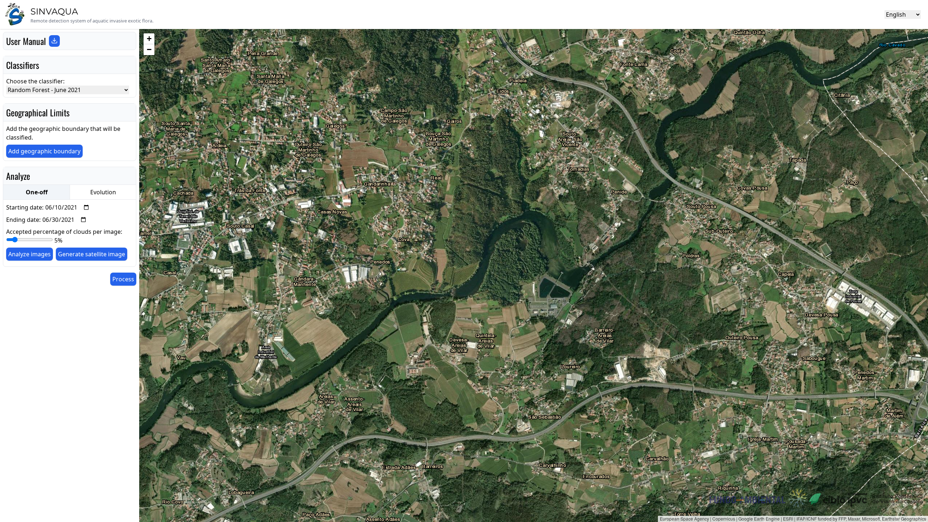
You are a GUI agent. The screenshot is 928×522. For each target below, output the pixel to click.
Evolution (103, 192)
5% (58, 240)
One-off (36, 192)
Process (123, 279)
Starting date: (25, 207)
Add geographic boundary (44, 151)
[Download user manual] (54, 41)
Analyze (18, 175)
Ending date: (23, 220)
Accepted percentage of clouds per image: (64, 236)
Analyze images (29, 254)
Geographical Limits (38, 112)
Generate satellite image (91, 254)
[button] (149, 38)
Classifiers (22, 64)
